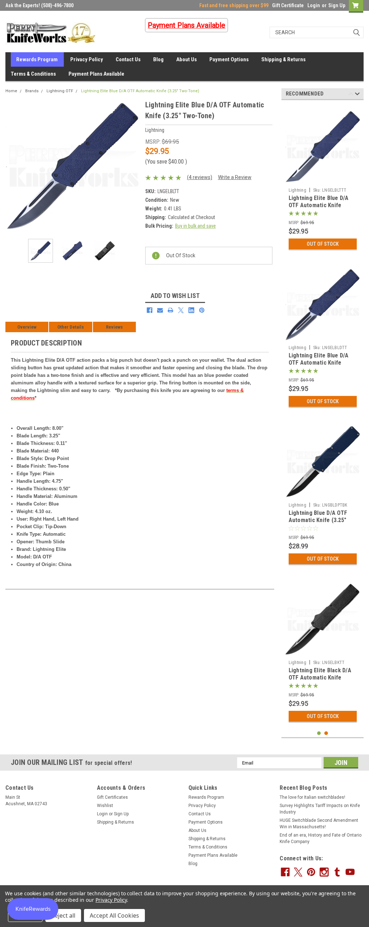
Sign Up (336, 5)
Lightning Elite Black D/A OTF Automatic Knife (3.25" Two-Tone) (320, 677)
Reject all (63, 915)
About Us (186, 59)
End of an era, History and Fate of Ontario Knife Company (320, 838)
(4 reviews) (199, 177)
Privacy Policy (86, 59)
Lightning (297, 190)
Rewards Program (37, 59)
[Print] (170, 310)
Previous (12, 166)
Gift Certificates (112, 797)
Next (132, 166)
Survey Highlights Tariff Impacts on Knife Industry (320, 809)
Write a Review (235, 177)
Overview (26, 327)
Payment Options (229, 59)
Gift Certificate (288, 5)
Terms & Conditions (33, 74)
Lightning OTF (59, 91)
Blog (158, 59)
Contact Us (128, 59)
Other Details (70, 327)
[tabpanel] (322, 180)
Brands (32, 91)
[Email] (160, 310)
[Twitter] (181, 310)
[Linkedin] (191, 310)
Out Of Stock (323, 244)
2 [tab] (326, 733)
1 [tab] (319, 733)
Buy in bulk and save (195, 226)
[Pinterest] (202, 310)
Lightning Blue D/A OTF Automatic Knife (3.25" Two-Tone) (318, 520)
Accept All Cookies (114, 915)
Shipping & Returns (283, 59)
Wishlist (105, 805)
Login (313, 5)
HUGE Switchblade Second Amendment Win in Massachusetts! (319, 823)
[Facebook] (149, 310)
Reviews (114, 327)
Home (11, 91)
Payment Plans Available (96, 74)
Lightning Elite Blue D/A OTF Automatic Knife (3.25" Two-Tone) (140, 91)
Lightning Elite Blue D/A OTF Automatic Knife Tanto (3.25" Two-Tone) (319, 205)
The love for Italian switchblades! (312, 797)
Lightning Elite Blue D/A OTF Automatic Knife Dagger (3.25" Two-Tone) (321, 362)
